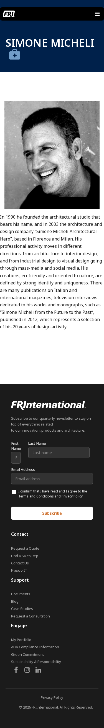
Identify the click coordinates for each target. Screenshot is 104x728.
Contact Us (20, 563)
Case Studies (22, 608)
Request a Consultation (30, 616)
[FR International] (9, 14)
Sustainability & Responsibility (36, 661)
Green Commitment (27, 654)
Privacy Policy (52, 697)
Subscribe (52, 513)
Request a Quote (25, 548)
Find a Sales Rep (24, 555)
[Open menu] (97, 14)
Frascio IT (19, 570)
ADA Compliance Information (35, 646)
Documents (20, 593)
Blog (15, 601)
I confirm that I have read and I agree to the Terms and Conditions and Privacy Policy (52, 494)
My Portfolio (21, 639)
